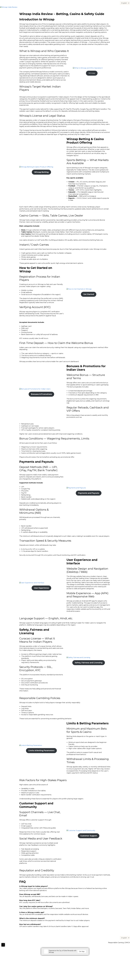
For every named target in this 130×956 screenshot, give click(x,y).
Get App (82, 951)
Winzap (91, 73)
